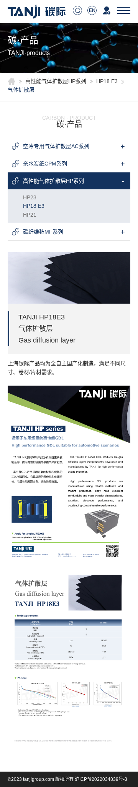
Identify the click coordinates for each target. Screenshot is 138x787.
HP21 (29, 215)
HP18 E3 (107, 81)
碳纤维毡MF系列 (43, 232)
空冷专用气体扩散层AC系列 (56, 146)
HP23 (29, 197)
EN (92, 10)
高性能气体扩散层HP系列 (55, 81)
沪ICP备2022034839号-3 (101, 779)
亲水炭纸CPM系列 (45, 163)
